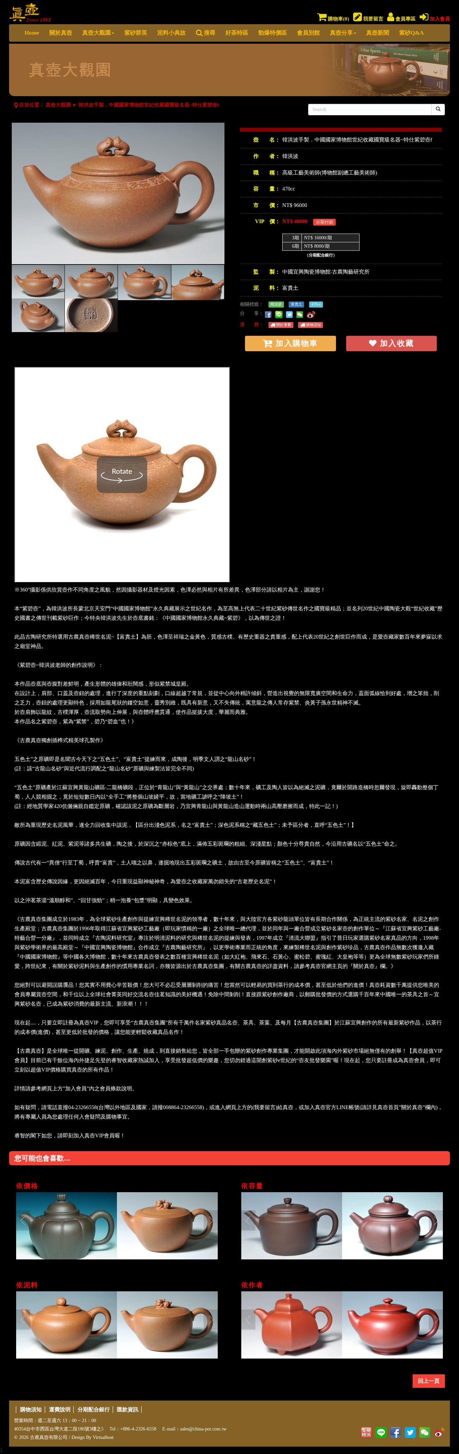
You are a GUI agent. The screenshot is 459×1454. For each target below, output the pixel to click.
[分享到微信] (300, 313)
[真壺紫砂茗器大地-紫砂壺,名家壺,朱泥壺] (30, 11)
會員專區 (405, 19)
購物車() (338, 19)
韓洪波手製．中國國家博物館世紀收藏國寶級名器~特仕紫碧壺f (149, 105)
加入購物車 (295, 343)
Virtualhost (103, 1437)
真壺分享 (341, 33)
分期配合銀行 (94, 1409)
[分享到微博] (312, 313)
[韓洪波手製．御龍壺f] (167, 1225)
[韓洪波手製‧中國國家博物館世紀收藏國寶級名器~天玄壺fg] (66, 1325)
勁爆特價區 (272, 33)
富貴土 (290, 288)
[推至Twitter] (290, 313)
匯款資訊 (127, 1409)
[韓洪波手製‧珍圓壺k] (392, 1325)
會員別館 (308, 33)
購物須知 (313, 325)
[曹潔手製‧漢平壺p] (291, 1225)
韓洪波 (290, 156)
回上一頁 (429, 1381)
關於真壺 (60, 33)
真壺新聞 (377, 33)
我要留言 (372, 19)
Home (32, 33)
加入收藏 (395, 343)
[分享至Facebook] (269, 313)
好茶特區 (236, 33)
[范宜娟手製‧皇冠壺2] (66, 1225)
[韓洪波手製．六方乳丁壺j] (291, 1325)
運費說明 (60, 1409)
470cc (316, 304)
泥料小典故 (171, 33)
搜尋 (209, 33)
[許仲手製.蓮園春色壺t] (392, 1225)
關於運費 (283, 325)
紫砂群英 (135, 33)
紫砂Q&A (411, 33)
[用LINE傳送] (280, 313)
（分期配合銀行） (321, 255)
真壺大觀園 (96, 33)
